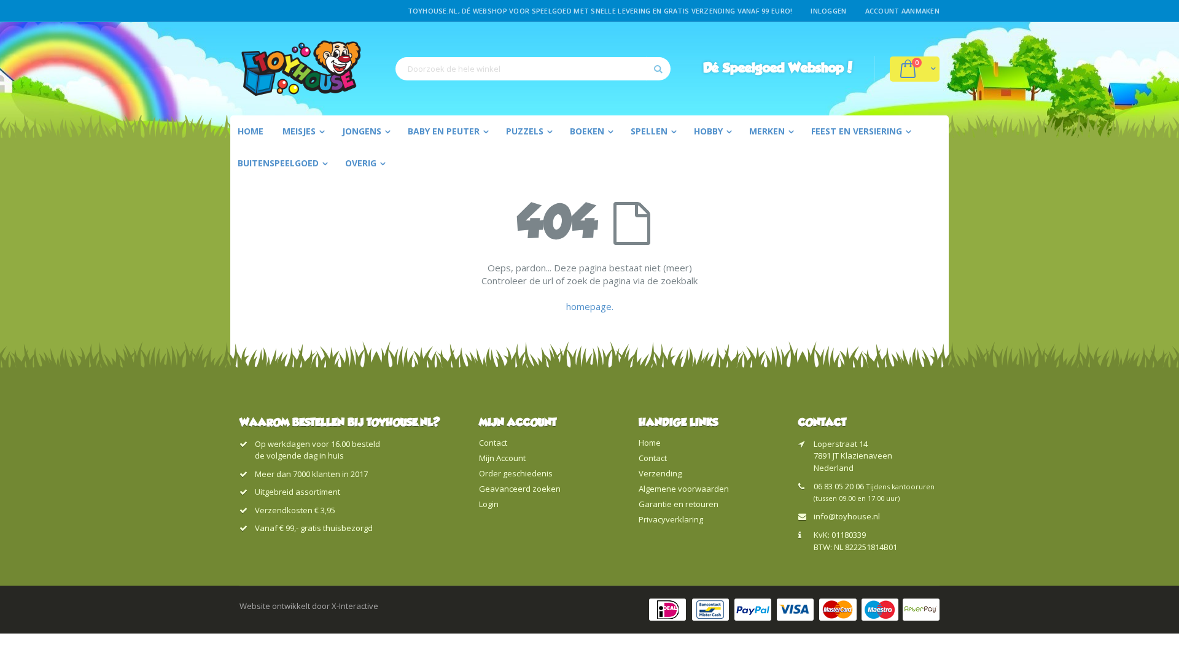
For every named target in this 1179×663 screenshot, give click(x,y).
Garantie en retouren (678, 504)
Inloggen (828, 10)
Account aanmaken (902, 10)
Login (489, 504)
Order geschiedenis (516, 473)
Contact (493, 442)
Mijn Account (502, 457)
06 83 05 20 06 (839, 486)
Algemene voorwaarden (684, 488)
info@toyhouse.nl (847, 516)
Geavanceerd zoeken (520, 488)
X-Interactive (355, 605)
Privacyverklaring (671, 519)
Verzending (660, 473)
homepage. (589, 306)
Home (650, 442)
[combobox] (533, 68)
